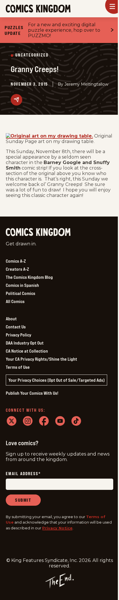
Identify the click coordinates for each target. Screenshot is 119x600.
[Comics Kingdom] (38, 232)
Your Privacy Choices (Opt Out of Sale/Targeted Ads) (56, 380)
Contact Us (16, 327)
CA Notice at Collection (27, 351)
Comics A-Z (16, 261)
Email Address (23, 473)
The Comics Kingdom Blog (29, 277)
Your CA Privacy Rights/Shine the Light (41, 359)
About (11, 318)
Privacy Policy (18, 335)
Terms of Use (18, 367)
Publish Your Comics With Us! (32, 393)
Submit (23, 500)
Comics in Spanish (22, 285)
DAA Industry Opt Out (25, 343)
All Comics (15, 301)
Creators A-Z (17, 269)
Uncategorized (32, 55)
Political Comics (20, 293)
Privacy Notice (57, 528)
